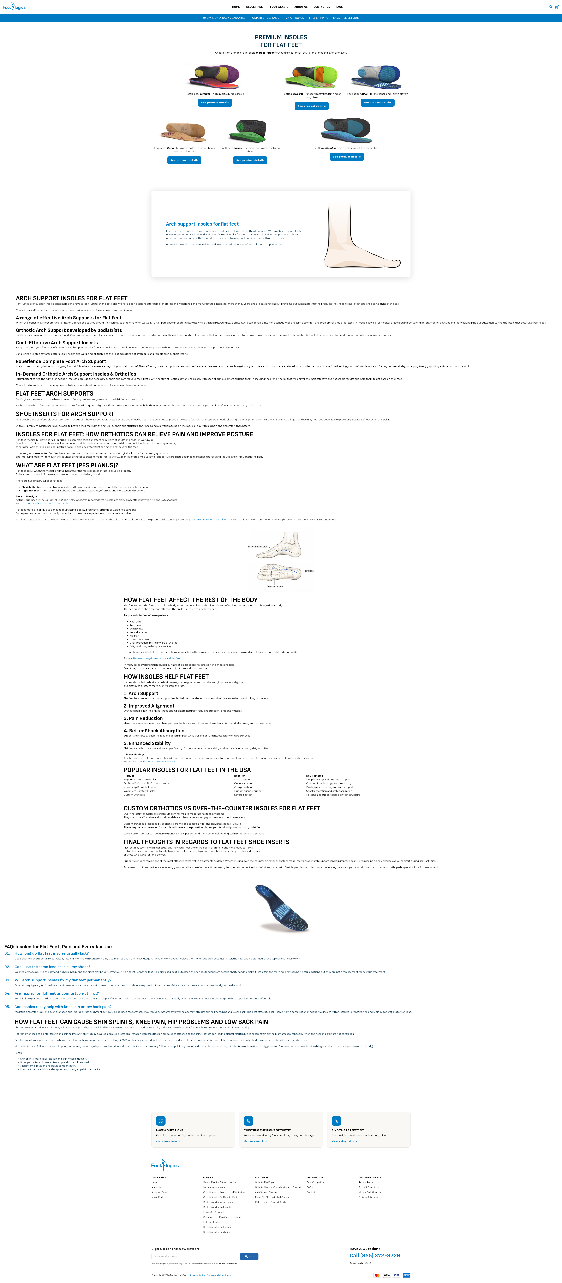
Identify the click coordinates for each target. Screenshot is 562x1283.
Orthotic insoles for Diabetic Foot (220, 1197)
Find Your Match (254, 1141)
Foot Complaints (315, 1182)
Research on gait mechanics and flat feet (157, 658)
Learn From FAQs (166, 1141)
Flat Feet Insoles (211, 1222)
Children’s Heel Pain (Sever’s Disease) (222, 1217)
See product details (215, 102)
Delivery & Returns (368, 1197)
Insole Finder (255, 7)
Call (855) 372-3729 (375, 1255)
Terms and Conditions (219, 1275)
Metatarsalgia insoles (214, 1187)
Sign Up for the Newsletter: (175, 1249)
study (368, 1046)
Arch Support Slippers (266, 1192)
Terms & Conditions (368, 1187)
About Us (301, 7)
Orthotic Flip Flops (264, 1182)
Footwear (277, 7)
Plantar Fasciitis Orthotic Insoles (219, 1182)
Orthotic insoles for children (217, 1232)
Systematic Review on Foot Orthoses (154, 761)
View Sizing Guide (343, 1141)
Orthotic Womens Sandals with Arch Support (278, 1187)
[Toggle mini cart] (557, 7)
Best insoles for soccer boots (218, 1202)
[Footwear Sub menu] (287, 7)
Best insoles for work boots (217, 1207)
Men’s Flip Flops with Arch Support (272, 1197)
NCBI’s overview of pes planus (211, 519)
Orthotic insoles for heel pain (217, 1227)
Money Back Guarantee (371, 1192)
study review (300, 1040)
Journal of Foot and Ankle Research (46, 503)
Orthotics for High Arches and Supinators (224, 1192)
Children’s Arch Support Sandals (271, 1202)
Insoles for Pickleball (213, 1212)
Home (236, 7)
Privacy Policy (366, 1182)
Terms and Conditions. (226, 1264)
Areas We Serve (159, 1192)
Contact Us (321, 7)
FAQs (339, 7)
